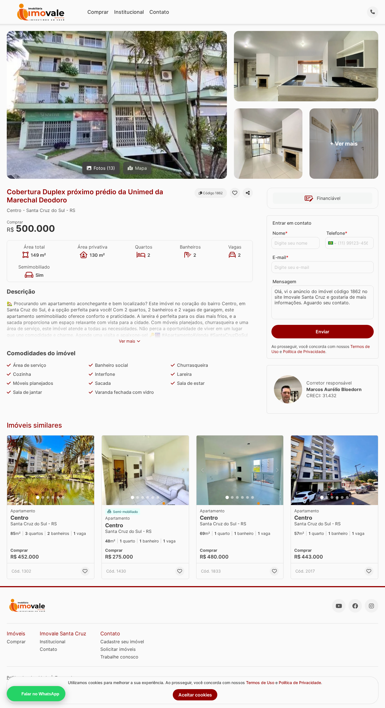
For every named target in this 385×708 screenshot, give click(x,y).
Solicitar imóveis (118, 649)
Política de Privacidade (304, 351)
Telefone (336, 233)
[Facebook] (355, 606)
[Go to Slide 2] (42, 497)
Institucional (129, 12)
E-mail (280, 257)
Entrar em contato (292, 223)
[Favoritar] (235, 193)
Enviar (322, 331)
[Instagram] (371, 606)
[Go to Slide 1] (37, 497)
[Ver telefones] (372, 12)
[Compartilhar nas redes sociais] (248, 193)
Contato (159, 12)
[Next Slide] (88, 470)
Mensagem (284, 281)
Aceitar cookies (195, 695)
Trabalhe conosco (119, 657)
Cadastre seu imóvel (122, 641)
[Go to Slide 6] (63, 497)
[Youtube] (339, 606)
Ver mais (127, 341)
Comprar (98, 12)
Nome (280, 233)
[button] (50, 470)
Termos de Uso (260, 682)
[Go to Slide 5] (58, 497)
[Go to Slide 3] (48, 497)
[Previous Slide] (13, 470)
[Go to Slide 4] (53, 497)
